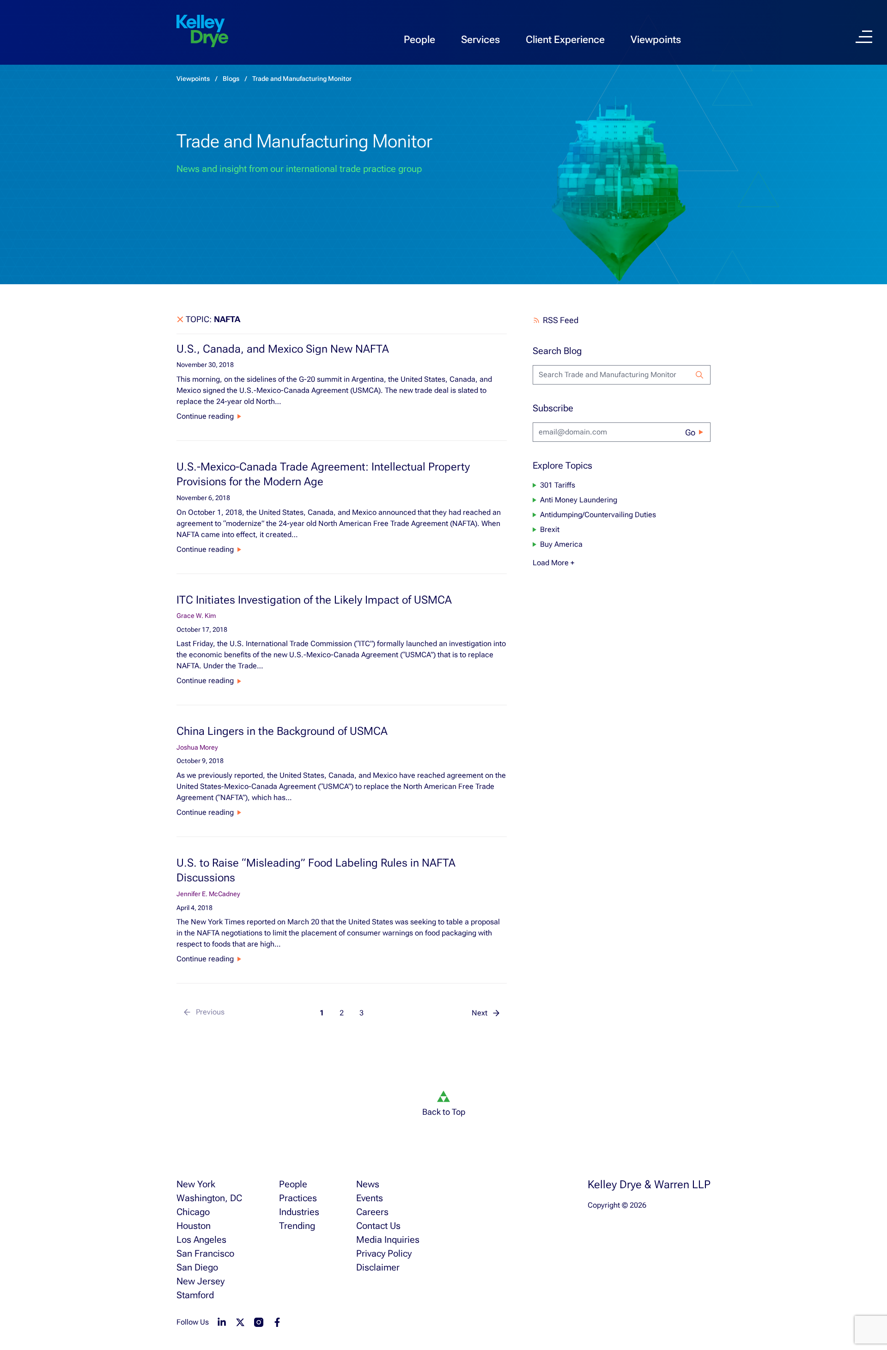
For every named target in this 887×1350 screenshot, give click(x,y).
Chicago (193, 1211)
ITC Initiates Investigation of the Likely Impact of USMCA (314, 599)
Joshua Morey (197, 747)
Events (369, 1197)
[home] (202, 31)
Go (690, 432)
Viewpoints (656, 39)
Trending (297, 1225)
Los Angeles (201, 1239)
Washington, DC (209, 1197)
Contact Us (378, 1225)
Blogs (231, 78)
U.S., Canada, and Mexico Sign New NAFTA (282, 348)
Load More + (553, 562)
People (419, 39)
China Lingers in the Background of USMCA (282, 731)
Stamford (195, 1295)
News (367, 1184)
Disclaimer (378, 1267)
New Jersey (200, 1281)
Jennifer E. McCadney (208, 894)
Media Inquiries (387, 1239)
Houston (193, 1225)
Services (480, 39)
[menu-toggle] (864, 37)
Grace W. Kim (196, 615)
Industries (299, 1211)
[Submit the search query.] (699, 374)
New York (195, 1184)
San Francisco (205, 1253)
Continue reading (205, 416)
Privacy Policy (384, 1253)
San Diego (197, 1267)
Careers (372, 1211)
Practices (298, 1197)
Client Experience (565, 39)
